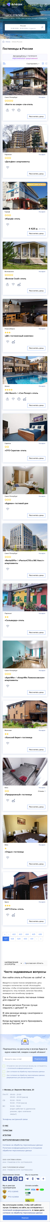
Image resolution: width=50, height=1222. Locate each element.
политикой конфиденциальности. (20, 1068)
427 (5, 939)
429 (18, 939)
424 (27, 934)
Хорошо (25, 1218)
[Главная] (3, 42)
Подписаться (40, 1059)
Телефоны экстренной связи (15, 1119)
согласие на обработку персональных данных (23, 1213)
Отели (8, 42)
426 (40, 934)
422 (14, 934)
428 (12, 939)
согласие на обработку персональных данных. (27, 1072)
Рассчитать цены (36, 116)
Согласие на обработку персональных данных (23, 1145)
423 (20, 934)
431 (31, 939)
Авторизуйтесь (19, 56)
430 (25, 939)
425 (33, 934)
